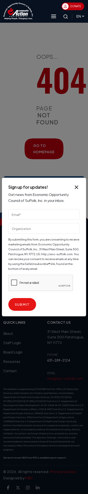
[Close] (76, 187)
